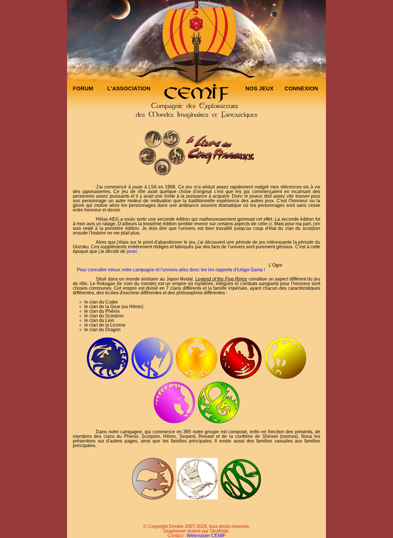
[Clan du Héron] (151, 378)
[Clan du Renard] (152, 498)
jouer (132, 251)
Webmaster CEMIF (206, 535)
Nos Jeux (259, 88)
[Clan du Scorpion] (240, 378)
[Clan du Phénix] (196, 378)
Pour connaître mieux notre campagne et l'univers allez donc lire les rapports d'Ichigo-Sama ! (171, 269)
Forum (83, 88)
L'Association (128, 88)
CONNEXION (301, 88)
